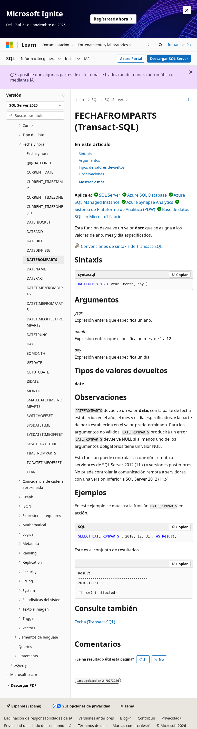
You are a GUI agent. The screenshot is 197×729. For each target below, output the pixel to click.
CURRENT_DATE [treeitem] (40, 172)
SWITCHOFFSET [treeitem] (40, 415)
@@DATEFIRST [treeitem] (39, 162)
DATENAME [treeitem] (36, 269)
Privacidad (171, 718)
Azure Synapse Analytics (149, 202)
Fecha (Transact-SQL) (95, 622)
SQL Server (114, 99)
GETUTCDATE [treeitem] (38, 372)
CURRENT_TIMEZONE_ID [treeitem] (45, 209)
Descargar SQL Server (169, 58)
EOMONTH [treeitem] (36, 353)
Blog (124, 718)
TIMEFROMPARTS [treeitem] (41, 453)
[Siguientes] (148, 45)
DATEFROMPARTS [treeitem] (42, 259)
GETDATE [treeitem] (34, 362)
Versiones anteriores (96, 718)
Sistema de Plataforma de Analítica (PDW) (115, 209)
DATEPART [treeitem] (35, 278)
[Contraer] (63, 95)
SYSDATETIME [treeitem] (38, 425)
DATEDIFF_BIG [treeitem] (39, 250)
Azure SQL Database (147, 195)
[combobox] (35, 105)
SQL (95, 99)
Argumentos (89, 160)
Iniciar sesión (179, 44)
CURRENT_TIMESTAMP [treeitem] (45, 184)
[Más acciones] (188, 100)
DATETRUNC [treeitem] (37, 334)
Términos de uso (92, 725)
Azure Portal (131, 58)
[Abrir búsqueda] (160, 44)
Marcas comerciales (130, 725)
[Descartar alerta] (187, 10)
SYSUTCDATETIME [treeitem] (42, 443)
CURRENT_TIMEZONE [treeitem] (45, 197)
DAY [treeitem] (30, 343)
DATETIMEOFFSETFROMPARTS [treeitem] (45, 322)
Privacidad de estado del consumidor (36, 725)
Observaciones (91, 173)
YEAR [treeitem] (31, 471)
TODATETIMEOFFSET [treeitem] (44, 462)
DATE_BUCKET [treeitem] (39, 222)
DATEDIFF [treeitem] (35, 240)
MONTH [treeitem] (33, 390)
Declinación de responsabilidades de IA (38, 718)
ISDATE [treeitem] (33, 381)
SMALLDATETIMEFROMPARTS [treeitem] (44, 403)
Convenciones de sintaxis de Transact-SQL (121, 246)
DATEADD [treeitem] (35, 231)
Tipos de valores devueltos (101, 167)
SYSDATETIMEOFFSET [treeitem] (45, 434)
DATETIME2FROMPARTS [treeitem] (45, 291)
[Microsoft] (9, 45)
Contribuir (146, 718)
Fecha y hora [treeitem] (37, 153)
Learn (80, 99)
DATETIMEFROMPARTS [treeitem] (45, 306)
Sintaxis (85, 153)
